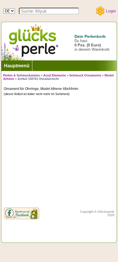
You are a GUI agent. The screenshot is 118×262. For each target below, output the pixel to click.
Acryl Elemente (54, 75)
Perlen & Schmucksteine (21, 75)
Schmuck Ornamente (85, 75)
